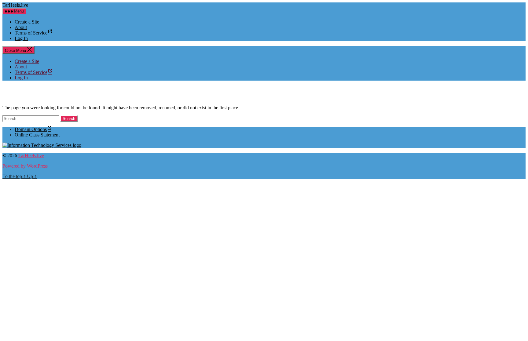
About (21, 27)
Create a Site (27, 21)
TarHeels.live (15, 5)
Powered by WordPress (25, 166)
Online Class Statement (37, 134)
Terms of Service (31, 32)
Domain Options (31, 129)
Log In (21, 38)
